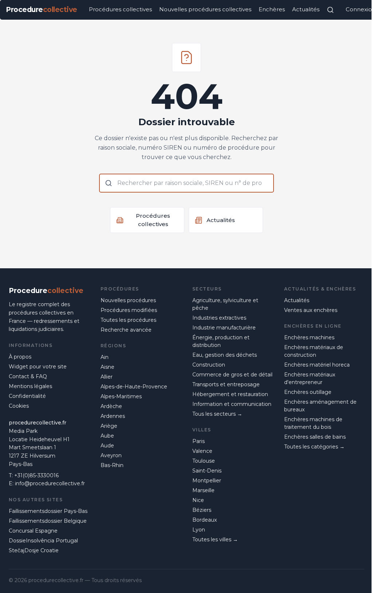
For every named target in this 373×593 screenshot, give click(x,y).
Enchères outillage (307, 392)
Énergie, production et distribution (221, 341)
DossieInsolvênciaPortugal (43, 540)
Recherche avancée (126, 330)
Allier (107, 376)
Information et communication (231, 404)
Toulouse (203, 461)
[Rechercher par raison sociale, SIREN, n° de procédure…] (330, 9)
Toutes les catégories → (314, 446)
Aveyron (111, 455)
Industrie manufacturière (224, 327)
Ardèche (111, 406)
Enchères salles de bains (315, 437)
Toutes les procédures (128, 320)
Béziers (201, 510)
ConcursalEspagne (33, 530)
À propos (20, 356)
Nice (198, 500)
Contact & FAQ (28, 376)
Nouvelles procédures (128, 300)
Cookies (19, 406)
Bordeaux (204, 520)
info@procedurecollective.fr (50, 483)
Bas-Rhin (112, 465)
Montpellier (206, 480)
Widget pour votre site (38, 366)
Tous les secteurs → (217, 414)
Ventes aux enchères (310, 310)
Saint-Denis (206, 470)
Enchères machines (309, 337)
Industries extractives (219, 318)
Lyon (198, 529)
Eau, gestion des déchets (224, 355)
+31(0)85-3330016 (36, 475)
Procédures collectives (120, 9)
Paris (198, 441)
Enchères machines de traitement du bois (313, 423)
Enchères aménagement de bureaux (320, 406)
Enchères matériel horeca (317, 364)
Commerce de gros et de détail (232, 374)
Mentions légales (30, 386)
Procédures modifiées (129, 310)
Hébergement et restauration (230, 394)
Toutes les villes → (215, 539)
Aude (107, 445)
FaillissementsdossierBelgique (48, 521)
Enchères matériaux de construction (313, 351)
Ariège (109, 426)
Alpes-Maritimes (121, 396)
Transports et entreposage (226, 384)
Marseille (203, 490)
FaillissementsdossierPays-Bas (48, 511)
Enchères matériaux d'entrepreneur (309, 378)
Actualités (305, 9)
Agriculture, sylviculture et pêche (225, 304)
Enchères (272, 9)
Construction (208, 364)
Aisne (107, 367)
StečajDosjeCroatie (34, 550)
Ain (105, 357)
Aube (107, 435)
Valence (202, 451)
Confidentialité (27, 396)
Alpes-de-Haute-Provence (134, 386)
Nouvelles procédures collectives (205, 9)
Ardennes (113, 416)
